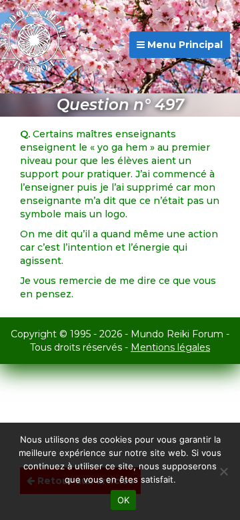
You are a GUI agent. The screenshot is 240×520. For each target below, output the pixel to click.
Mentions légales (170, 347)
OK (123, 500)
